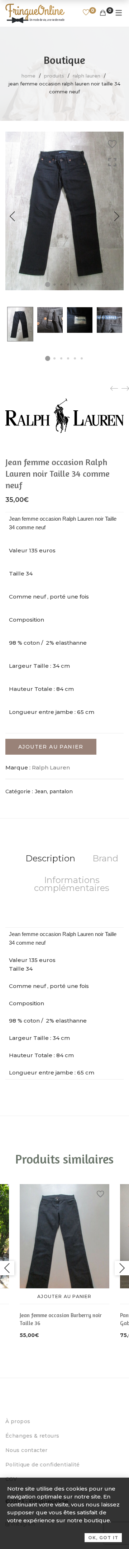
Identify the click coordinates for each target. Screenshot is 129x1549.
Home (28, 76)
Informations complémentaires (71, 884)
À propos (17, 1421)
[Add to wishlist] (112, 144)
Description (50, 858)
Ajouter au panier (50, 746)
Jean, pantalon (54, 791)
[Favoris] (86, 13)
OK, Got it (103, 1537)
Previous (12, 216)
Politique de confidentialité (42, 1464)
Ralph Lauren (86, 76)
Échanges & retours (32, 1436)
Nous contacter (26, 1450)
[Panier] (103, 13)
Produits (54, 76)
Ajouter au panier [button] (64, 1296)
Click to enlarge (112, 223)
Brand (105, 858)
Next (116, 216)
